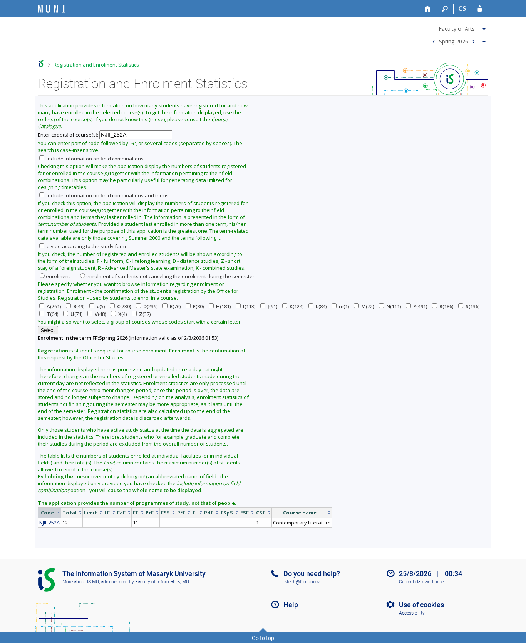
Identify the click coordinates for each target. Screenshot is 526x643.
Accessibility (412, 613)
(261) (54, 306)
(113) (249, 306)
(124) (296, 306)
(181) (223, 306)
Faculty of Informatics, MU (162, 582)
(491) (420, 306)
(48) (100, 314)
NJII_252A (49, 522)
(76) (175, 306)
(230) (124, 306)
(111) (393, 306)
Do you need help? (311, 574)
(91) (272, 306)
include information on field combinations (94, 158)
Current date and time (421, 582)
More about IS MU (80, 582)
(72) (367, 306)
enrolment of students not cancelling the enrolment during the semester (170, 276)
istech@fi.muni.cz (301, 582)
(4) (122, 314)
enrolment (58, 276)
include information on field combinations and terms (107, 195)
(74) (76, 314)
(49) (78, 306)
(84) (321, 306)
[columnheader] (49, 512)
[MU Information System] (41, 63)
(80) (198, 306)
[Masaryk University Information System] (51, 8)
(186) (446, 306)
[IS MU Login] (479, 9)
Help (290, 605)
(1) (344, 306)
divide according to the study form (85, 246)
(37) (145, 314)
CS (462, 8)
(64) (52, 314)
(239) (150, 306)
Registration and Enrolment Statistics (96, 64)
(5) (101, 306)
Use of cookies (421, 605)
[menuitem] (458, 27)
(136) (472, 306)
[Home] (427, 9)
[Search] (445, 9)
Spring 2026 (453, 41)
